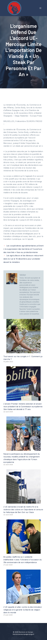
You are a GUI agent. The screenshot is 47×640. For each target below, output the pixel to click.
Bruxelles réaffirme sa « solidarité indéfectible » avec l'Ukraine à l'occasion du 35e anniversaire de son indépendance (22, 560)
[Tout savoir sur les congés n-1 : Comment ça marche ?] (23, 352)
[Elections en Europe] (14, 8)
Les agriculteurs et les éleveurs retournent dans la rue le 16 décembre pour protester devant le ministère (23, 258)
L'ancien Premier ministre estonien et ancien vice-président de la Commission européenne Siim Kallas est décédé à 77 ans (22, 406)
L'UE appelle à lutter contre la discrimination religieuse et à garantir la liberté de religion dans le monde (22, 610)
